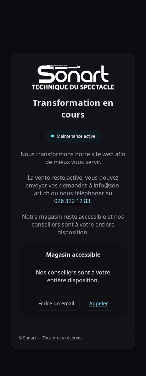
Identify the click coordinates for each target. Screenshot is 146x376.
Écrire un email (56, 303)
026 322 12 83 (72, 201)
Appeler (98, 303)
